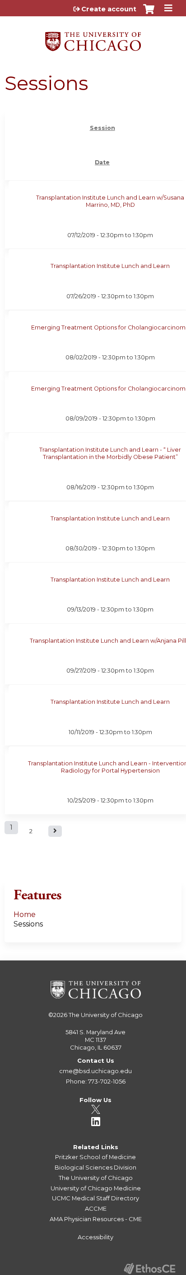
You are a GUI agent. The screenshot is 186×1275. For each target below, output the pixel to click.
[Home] (93, 38)
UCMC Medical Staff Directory (95, 1198)
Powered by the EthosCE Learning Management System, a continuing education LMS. (149, 1268)
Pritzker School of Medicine (95, 1156)
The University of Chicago (106, 1014)
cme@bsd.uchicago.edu (95, 1070)
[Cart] (148, 13)
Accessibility (95, 1237)
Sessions (28, 924)
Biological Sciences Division (95, 1167)
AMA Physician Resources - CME (96, 1218)
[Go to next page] (55, 831)
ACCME (96, 1208)
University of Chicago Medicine (96, 1188)
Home (25, 914)
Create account (108, 9)
